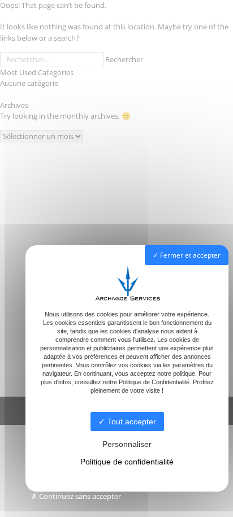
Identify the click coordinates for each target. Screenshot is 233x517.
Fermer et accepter (189, 255)
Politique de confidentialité (127, 461)
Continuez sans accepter (79, 496)
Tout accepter (130, 421)
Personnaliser (127, 444)
